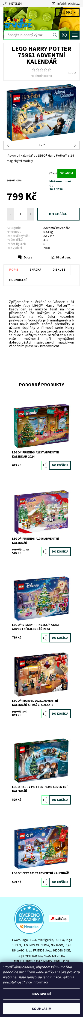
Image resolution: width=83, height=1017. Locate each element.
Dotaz (28, 257)
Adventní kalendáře (56, 228)
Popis (13, 269)
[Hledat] (55, 35)
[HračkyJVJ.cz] (41, 23)
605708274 (15, 4)
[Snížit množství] (47, 467)
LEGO (72, 73)
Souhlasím (41, 1008)
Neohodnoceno (41, 75)
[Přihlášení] (64, 35)
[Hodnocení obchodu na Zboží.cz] (59, 918)
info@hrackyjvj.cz (68, 4)
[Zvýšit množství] (47, 463)
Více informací (37, 982)
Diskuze (59, 269)
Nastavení (41, 994)
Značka (35, 269)
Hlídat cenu (63, 257)
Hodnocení (18, 280)
